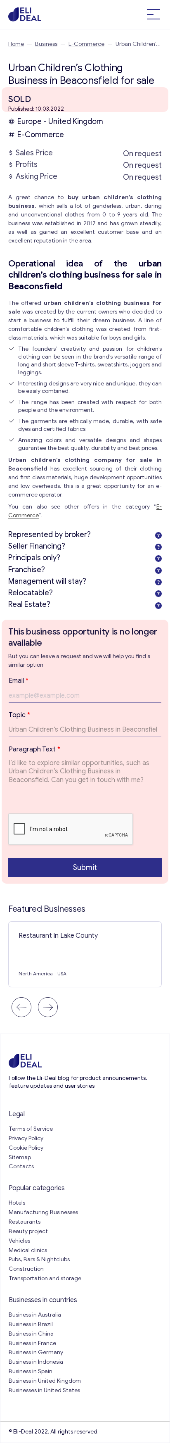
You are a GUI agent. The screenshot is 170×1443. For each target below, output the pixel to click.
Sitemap (20, 1157)
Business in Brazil (31, 1324)
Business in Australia (35, 1314)
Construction (26, 1268)
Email (18, 681)
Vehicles (19, 1240)
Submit (85, 867)
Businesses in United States (44, 1390)
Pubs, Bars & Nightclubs (39, 1259)
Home (16, 44)
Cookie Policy (26, 1147)
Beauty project (28, 1231)
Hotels (17, 1202)
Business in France (32, 1343)
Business (46, 44)
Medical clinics (28, 1250)
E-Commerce (86, 44)
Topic (19, 715)
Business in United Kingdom (45, 1380)
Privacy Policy (26, 1138)
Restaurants (24, 1221)
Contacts (21, 1166)
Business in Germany (36, 1352)
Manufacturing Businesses (43, 1212)
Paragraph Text (34, 749)
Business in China (31, 1333)
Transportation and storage (45, 1278)
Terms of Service (31, 1128)
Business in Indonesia (36, 1361)
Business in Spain (30, 1371)
